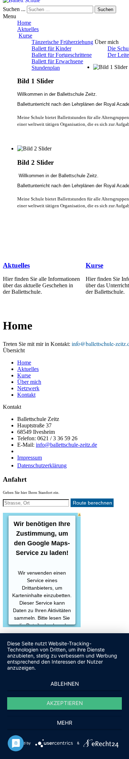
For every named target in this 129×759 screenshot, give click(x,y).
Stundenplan (46, 68)
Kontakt (26, 395)
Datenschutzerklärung (42, 465)
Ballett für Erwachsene (57, 61)
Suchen (105, 9)
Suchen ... (14, 9)
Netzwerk (28, 388)
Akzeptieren (65, 703)
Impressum (29, 458)
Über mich (29, 382)
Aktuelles (28, 29)
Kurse (25, 36)
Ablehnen (65, 683)
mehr (64, 722)
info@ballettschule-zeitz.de (66, 445)
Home (24, 23)
